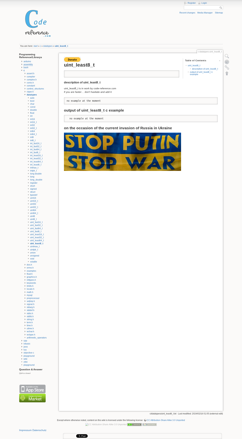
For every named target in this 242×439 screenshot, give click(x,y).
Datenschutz (39, 430)
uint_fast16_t (36, 222)
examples (31, 271)
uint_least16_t (37, 234)
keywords (31, 283)
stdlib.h (30, 316)
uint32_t (34, 207)
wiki (25, 359)
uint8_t (33, 219)
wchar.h (30, 331)
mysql (29, 295)
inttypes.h (31, 280)
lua (25, 350)
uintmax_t (35, 246)
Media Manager (205, 13)
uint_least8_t (61, 46)
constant (31, 85)
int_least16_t (36, 155)
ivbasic (27, 343)
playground (29, 356)
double (33, 110)
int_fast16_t (35, 143)
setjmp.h (31, 301)
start (35, 46)
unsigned (34, 255)
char (32, 104)
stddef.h (30, 310)
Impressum (25, 430)
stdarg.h (31, 307)
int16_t (33, 122)
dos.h (29, 265)
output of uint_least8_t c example (201, 73)
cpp (25, 340)
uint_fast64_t (36, 228)
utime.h (30, 328)
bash (26, 67)
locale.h (30, 289)
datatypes (48, 46)
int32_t (33, 128)
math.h (30, 292)
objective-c (29, 353)
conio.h (30, 82)
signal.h (30, 304)
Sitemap (219, 13)
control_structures (35, 88)
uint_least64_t (37, 240)
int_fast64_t (35, 149)
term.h (30, 322)
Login (204, 3)
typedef (33, 195)
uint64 (33, 210)
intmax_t (34, 167)
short (32, 186)
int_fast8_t (35, 152)
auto (32, 98)
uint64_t (34, 213)
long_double (36, 180)
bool (32, 101)
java (26, 346)
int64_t (33, 134)
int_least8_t (35, 164)
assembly (28, 64)
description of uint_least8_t (205, 69)
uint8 (32, 216)
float (32, 113)
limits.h (30, 286)
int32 (32, 125)
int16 (32, 119)
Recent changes (187, 13)
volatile (33, 261)
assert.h (30, 73)
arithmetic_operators (37, 337)
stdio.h (30, 313)
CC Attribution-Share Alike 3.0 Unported (166, 420)
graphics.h (32, 277)
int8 (32, 137)
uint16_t (34, 201)
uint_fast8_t (35, 231)
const (32, 107)
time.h (30, 325)
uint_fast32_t (36, 225)
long (32, 176)
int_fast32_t (35, 146)
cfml (25, 362)
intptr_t (33, 170)
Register (192, 3)
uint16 (33, 198)
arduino (27, 61)
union (33, 252)
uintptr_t (34, 249)
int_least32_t (36, 158)
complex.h (32, 79)
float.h (30, 274)
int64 (32, 131)
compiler (31, 76)
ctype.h (30, 91)
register (33, 183)
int (31, 116)
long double (36, 173)
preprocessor (33, 298)
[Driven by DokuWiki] (149, 424)
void (32, 258)
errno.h (30, 268)
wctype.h (31, 334)
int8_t (32, 140)
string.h (30, 319)
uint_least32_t (37, 237)
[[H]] (37, 22)
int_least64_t (36, 161)
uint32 (33, 204)
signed (33, 189)
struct (32, 192)
